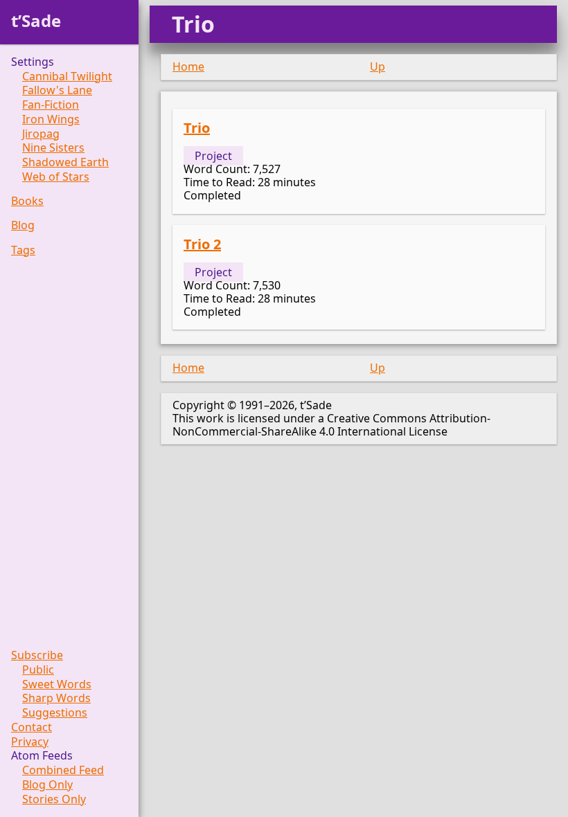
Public (38, 669)
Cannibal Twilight (67, 76)
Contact (31, 727)
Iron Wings (51, 119)
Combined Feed (63, 770)
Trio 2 (202, 244)
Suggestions (54, 712)
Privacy (29, 741)
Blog (23, 225)
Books (27, 201)
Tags (23, 250)
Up (377, 66)
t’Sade (36, 20)
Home (188, 66)
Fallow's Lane (57, 90)
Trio (197, 127)
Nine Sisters (53, 147)
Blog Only (47, 784)
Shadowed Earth (65, 162)
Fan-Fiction (50, 104)
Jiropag (41, 134)
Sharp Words (56, 698)
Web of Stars (55, 176)
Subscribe (37, 655)
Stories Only (54, 799)
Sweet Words (56, 684)
